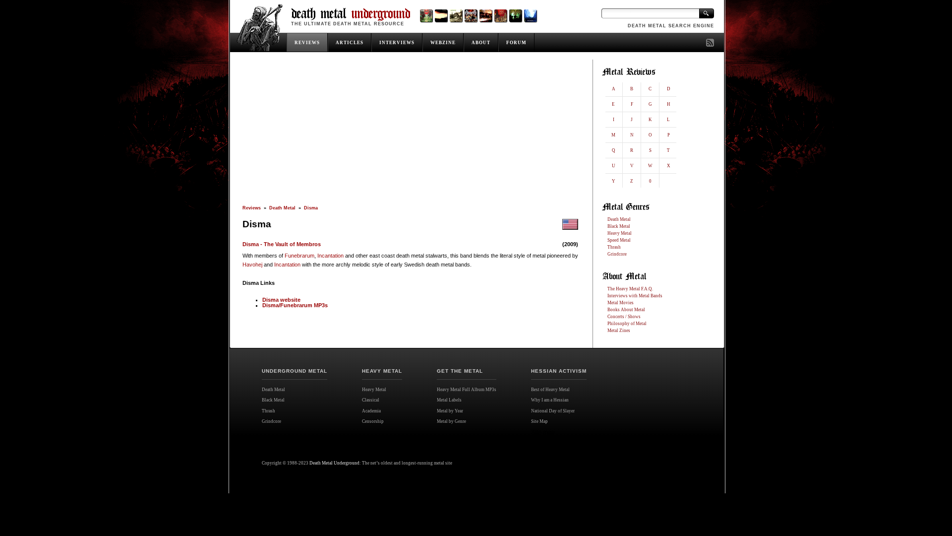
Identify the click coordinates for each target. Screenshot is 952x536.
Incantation (330, 256)
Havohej (252, 265)
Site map (543, 432)
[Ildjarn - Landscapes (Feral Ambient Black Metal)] (441, 15)
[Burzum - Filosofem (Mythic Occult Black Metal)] (456, 15)
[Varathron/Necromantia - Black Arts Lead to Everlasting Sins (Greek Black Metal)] (426, 15)
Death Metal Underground (334, 463)
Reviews (251, 207)
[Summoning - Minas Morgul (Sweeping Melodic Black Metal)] (530, 15)
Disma (311, 207)
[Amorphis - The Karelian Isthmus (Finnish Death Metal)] (471, 15)
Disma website (281, 300)
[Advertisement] (410, 132)
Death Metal (282, 207)
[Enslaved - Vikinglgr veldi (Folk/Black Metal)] (515, 15)
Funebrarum (299, 256)
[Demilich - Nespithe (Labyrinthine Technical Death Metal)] (500, 15)
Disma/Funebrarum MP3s (295, 305)
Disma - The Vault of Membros (281, 244)
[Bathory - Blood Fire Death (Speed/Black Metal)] (485, 15)
